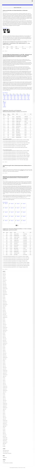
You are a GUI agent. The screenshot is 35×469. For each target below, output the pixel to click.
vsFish (24, 467)
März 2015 (4, 351)
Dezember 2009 (5, 437)
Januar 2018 (4, 314)
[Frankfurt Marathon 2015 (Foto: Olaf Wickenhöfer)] (4, 97)
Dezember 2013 (5, 370)
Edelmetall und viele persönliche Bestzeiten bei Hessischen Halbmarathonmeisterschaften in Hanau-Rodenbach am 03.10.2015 (16, 177)
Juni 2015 (4, 347)
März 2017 (4, 323)
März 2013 (4, 383)
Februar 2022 (4, 284)
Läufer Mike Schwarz (6, 451)
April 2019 (4, 300)
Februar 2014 (4, 367)
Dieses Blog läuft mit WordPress (14, 467)
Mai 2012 (4, 396)
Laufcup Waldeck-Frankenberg (7, 453)
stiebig (4, 269)
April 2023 (4, 281)
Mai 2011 (4, 413)
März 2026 (4, 274)
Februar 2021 (4, 285)
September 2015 (5, 343)
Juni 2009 (4, 446)
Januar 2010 (4, 436)
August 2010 (4, 426)
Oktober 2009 (5, 440)
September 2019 (5, 294)
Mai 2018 (4, 308)
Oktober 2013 (5, 373)
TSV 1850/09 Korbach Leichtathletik (8, 462)
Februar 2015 (4, 353)
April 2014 (4, 364)
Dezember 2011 (5, 403)
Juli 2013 (4, 377)
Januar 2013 (4, 384)
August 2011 (4, 409)
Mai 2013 (4, 380)
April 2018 (4, 310)
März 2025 (4, 277)
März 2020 (4, 290)
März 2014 (4, 366)
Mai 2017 (4, 320)
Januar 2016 (4, 340)
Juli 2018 (4, 307)
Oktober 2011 (5, 406)
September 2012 (5, 390)
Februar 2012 (4, 400)
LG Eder (4, 461)
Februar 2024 (4, 280)
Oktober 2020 (5, 287)
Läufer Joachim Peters (6, 450)
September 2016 (5, 330)
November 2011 (5, 404)
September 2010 (5, 424)
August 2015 (4, 344)
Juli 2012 (4, 393)
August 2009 (4, 443)
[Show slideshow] (5, 28)
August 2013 (4, 376)
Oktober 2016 (5, 328)
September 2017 (5, 317)
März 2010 (4, 433)
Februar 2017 (4, 324)
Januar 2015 (4, 354)
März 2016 (4, 337)
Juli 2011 (4, 410)
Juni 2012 (4, 394)
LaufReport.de (5, 457)
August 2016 (4, 331)
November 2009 (5, 439)
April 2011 (4, 414)
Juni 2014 (4, 361)
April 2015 (4, 350)
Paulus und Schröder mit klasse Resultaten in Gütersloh (15, 10)
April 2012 (4, 397)
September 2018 (5, 304)
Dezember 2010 (5, 420)
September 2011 (5, 407)
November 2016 (5, 327)
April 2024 (4, 278)
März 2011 (4, 416)
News (6, 269)
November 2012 (5, 387)
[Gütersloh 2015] (4, 31)
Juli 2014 (4, 360)
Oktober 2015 (5, 341)
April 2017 (4, 321)
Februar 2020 (4, 291)
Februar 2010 (4, 434)
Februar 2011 (4, 417)
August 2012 (4, 391)
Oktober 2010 (5, 423)
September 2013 (5, 374)
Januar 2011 (4, 419)
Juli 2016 (4, 333)
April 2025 (4, 275)
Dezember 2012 (5, 386)
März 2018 (4, 311)
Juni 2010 (4, 429)
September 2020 (5, 288)
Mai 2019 (4, 298)
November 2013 (5, 371)
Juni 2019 (4, 297)
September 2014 (5, 357)
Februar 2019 (4, 301)
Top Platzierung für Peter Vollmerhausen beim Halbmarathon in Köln (17, 166)
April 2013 (4, 381)
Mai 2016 (4, 334)
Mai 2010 (4, 430)
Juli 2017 (4, 318)
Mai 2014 (4, 363)
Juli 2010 (4, 427)
